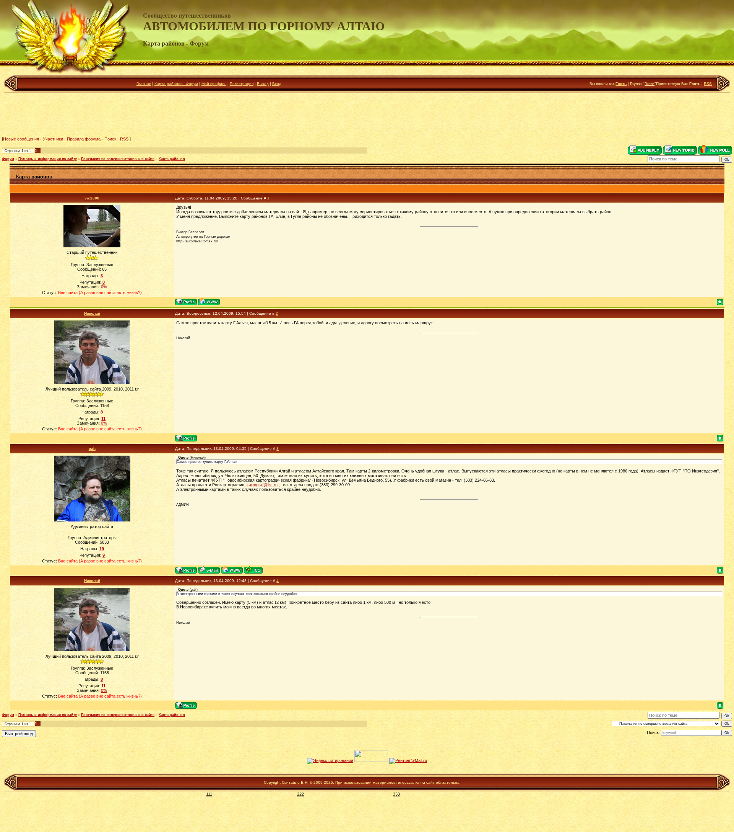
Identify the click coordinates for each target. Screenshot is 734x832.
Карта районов (172, 159)
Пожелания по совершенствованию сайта (117, 159)
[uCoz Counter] (371, 760)
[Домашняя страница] (209, 301)
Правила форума (84, 139)
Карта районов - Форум (176, 84)
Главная (143, 84)
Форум (8, 159)
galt (92, 448)
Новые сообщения (21, 139)
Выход (263, 84)
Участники (53, 139)
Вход (276, 84)
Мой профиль (213, 84)
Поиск (110, 139)
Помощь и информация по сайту (47, 159)
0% (104, 286)
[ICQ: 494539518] (253, 570)
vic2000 (91, 198)
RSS (708, 84)
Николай (92, 313)
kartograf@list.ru (262, 484)
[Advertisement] (367, 114)
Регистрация (241, 84)
